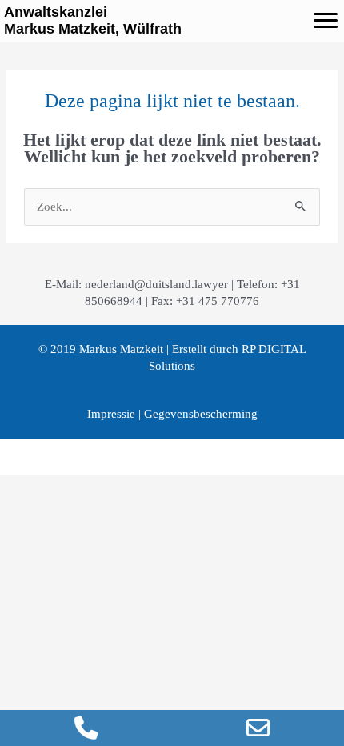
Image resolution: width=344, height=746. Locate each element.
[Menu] (325, 20)
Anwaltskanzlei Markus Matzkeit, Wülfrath (93, 20)
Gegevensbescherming (201, 413)
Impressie (111, 413)
